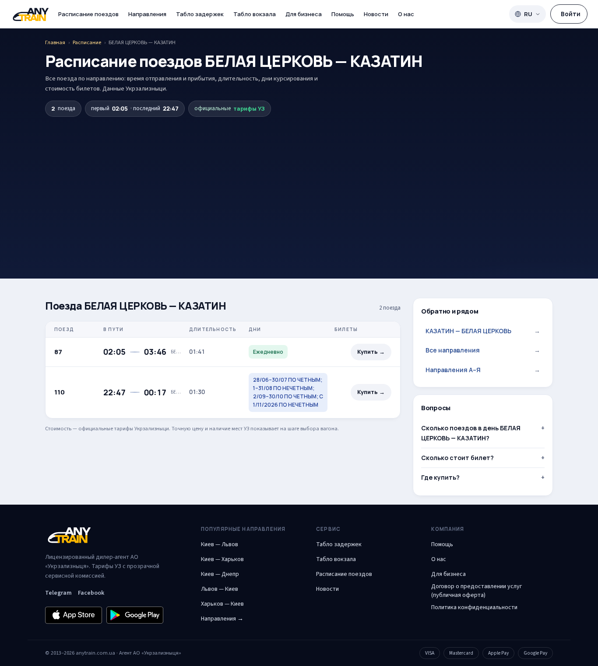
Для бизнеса (303, 14)
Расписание (87, 42)
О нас (406, 14)
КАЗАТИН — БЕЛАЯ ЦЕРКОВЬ (483, 331)
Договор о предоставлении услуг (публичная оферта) (476, 591)
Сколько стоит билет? (457, 457)
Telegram (58, 593)
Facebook (91, 593)
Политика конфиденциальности (474, 607)
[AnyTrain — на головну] (31, 14)
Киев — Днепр (220, 574)
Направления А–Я (483, 370)
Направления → (222, 618)
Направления (147, 14)
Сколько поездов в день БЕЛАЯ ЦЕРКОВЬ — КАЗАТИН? (471, 433)
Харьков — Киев (222, 604)
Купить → (371, 352)
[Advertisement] (299, 182)
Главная (55, 42)
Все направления (483, 350)
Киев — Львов (219, 544)
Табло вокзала (254, 14)
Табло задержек (200, 14)
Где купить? (440, 477)
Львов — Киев (219, 589)
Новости (376, 14)
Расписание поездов (88, 14)
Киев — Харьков (222, 559)
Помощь (342, 14)
